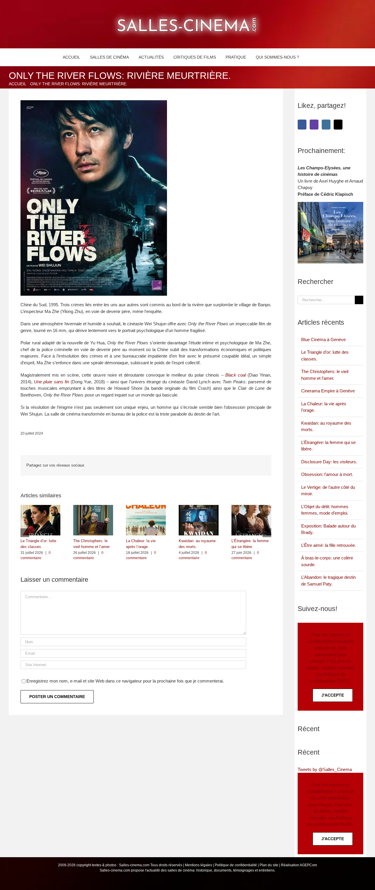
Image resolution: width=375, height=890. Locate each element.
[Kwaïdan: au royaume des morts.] (199, 507)
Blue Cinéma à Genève (323, 339)
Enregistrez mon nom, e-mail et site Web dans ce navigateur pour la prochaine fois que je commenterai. (125, 680)
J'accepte (332, 695)
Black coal (235, 374)
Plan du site (269, 865)
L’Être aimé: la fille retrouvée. (328, 545)
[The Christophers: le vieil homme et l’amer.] (93, 507)
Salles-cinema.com (134, 865)
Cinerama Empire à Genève (328, 390)
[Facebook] (302, 125)
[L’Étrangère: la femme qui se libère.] (251, 507)
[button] (310, 57)
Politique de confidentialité (236, 865)
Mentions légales (198, 865)
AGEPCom (308, 865)
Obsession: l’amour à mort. (327, 474)
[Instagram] (326, 125)
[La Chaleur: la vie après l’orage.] (146, 507)
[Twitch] (314, 125)
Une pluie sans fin (51, 381)
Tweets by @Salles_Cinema (325, 769)
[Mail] (338, 125)
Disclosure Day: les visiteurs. (329, 461)
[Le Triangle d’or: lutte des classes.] (40, 507)
